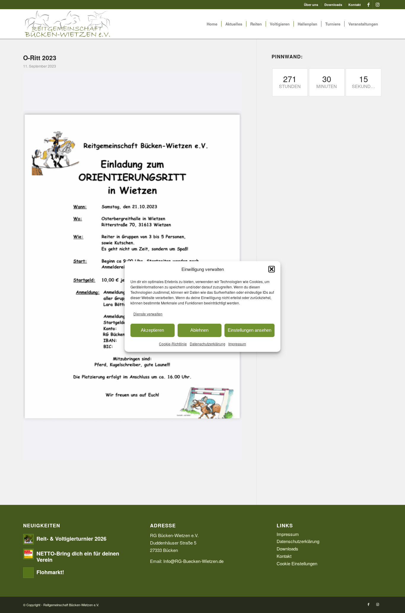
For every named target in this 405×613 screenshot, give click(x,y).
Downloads (333, 4)
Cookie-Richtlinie (173, 343)
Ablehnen (199, 330)
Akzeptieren (152, 330)
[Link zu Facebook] (368, 4)
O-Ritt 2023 (39, 57)
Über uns (311, 4)
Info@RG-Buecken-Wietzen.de (193, 561)
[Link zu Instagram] (377, 4)
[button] (272, 269)
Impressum (237, 343)
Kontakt (354, 4)
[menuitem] (311, 4)
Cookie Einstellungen (297, 563)
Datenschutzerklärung (207, 343)
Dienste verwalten (147, 313)
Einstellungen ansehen (249, 330)
